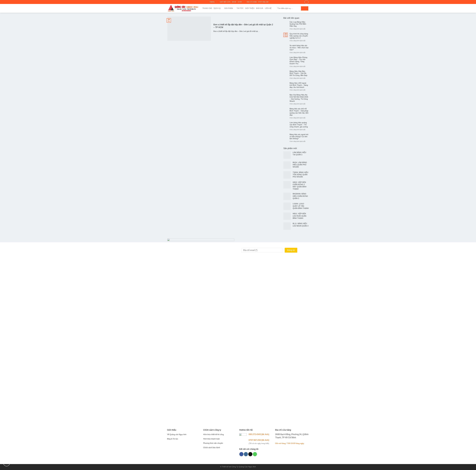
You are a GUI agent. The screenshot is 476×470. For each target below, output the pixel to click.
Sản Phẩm (228, 8)
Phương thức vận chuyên (213, 443)
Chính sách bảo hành (211, 447)
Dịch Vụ (217, 8)
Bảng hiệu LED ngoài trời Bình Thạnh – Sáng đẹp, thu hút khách (299, 85)
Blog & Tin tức (172, 439)
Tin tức (240, 8)
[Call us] (255, 454)
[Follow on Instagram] (171, 2)
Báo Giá (259, 8)
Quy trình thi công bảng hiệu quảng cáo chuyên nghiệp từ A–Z (299, 36)
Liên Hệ (268, 8)
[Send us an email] (175, 2)
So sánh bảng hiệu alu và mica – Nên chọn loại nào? (299, 47)
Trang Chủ (207, 8)
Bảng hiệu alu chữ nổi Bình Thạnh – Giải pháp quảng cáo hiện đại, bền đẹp (299, 112)
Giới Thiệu (249, 8)
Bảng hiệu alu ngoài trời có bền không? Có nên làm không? (299, 136)
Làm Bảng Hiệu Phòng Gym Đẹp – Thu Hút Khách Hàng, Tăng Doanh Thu (298, 60)
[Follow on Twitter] (173, 2)
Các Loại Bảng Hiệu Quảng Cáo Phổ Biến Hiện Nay (298, 24)
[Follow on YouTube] (178, 2)
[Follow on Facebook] (168, 2)
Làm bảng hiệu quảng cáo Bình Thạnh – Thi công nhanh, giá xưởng (299, 125)
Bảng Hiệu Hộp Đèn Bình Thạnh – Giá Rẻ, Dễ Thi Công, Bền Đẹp (298, 73)
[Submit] (305, 8)
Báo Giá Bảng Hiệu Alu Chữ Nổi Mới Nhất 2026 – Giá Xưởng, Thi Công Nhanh (299, 98)
